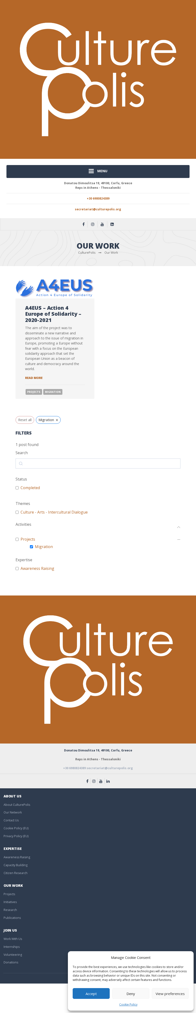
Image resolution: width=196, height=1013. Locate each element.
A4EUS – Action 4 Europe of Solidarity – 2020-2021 (53, 313)
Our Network (13, 812)
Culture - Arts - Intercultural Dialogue (54, 512)
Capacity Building (15, 865)
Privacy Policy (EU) (16, 836)
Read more (34, 378)
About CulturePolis (17, 805)
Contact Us (11, 820)
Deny (130, 993)
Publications (12, 918)
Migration (53, 392)
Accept (91, 993)
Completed (30, 487)
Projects (33, 392)
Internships (12, 947)
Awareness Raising (37, 568)
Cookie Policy (128, 1004)
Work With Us (13, 939)
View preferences (170, 993)
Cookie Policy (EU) (16, 828)
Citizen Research (15, 873)
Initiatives (10, 902)
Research (10, 910)
